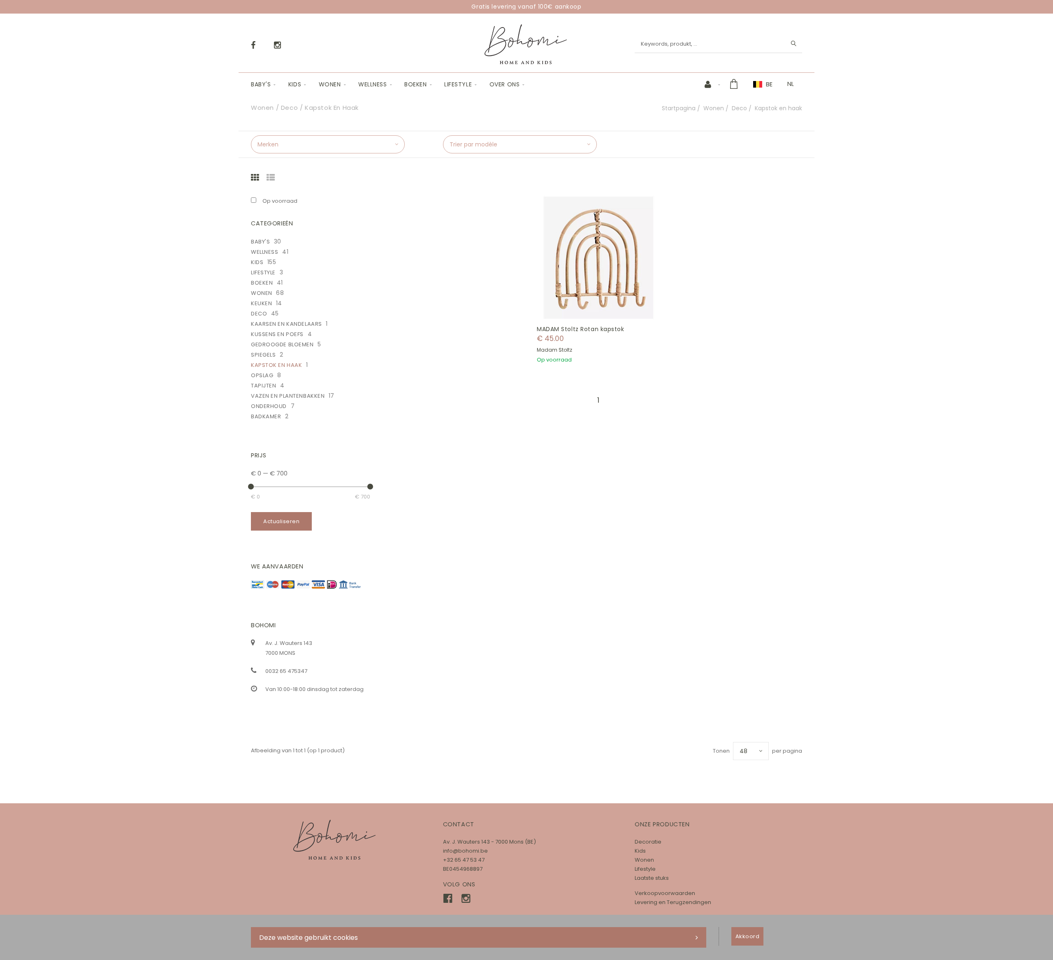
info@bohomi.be (465, 851)
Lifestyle (458, 84)
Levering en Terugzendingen (673, 902)
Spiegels (263, 355)
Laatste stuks (652, 878)
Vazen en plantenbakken (288, 396)
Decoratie (648, 842)
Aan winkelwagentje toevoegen (602, 258)
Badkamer (266, 416)
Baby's (261, 84)
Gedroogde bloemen (282, 344)
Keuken (261, 303)
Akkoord (747, 936)
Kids (294, 84)
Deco (739, 108)
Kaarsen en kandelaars (286, 324)
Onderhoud (269, 406)
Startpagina (679, 108)
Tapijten (263, 386)
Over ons (504, 84)
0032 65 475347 (286, 671)
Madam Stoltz (554, 349)
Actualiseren (281, 521)
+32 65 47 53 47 (464, 860)
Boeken (415, 84)
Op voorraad (279, 201)
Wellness (372, 84)
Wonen (330, 84)
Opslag (262, 375)
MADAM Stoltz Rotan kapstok (580, 329)
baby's (260, 242)
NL (790, 84)
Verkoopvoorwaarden (665, 893)
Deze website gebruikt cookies (308, 937)
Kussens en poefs (277, 334)
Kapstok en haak (276, 365)
